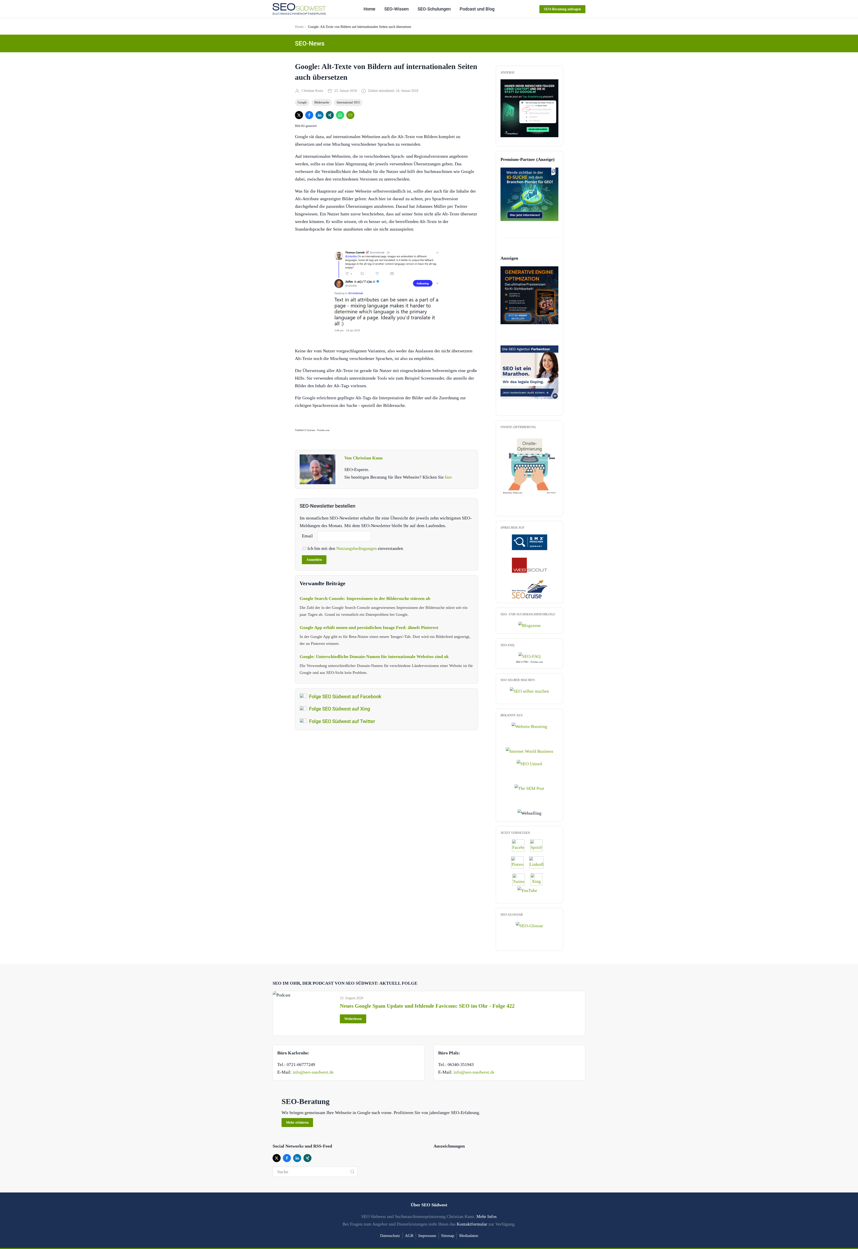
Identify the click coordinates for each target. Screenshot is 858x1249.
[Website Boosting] (529, 725)
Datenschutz (390, 1235)
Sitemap (447, 1235)
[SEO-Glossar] (529, 925)
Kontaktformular (472, 1224)
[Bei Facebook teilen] (309, 115)
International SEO (348, 102)
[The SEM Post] (529, 787)
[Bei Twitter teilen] (299, 115)
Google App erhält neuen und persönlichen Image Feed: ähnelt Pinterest (369, 627)
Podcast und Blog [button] (477, 9)
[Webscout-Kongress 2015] (529, 564)
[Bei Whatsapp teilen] (340, 115)
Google (302, 102)
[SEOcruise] (529, 588)
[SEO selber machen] (529, 690)
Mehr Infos (486, 1216)
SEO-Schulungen (434, 9)
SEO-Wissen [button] (396, 9)
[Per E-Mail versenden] (350, 115)
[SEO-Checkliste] (529, 107)
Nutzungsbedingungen (357, 548)
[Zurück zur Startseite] (299, 9)
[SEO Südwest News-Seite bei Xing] (538, 879)
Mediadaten (468, 1235)
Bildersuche (321, 102)
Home (369, 9)
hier (448, 477)
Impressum (427, 1235)
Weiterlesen (353, 1019)
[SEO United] (529, 763)
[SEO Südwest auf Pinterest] (519, 862)
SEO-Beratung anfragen (562, 9)
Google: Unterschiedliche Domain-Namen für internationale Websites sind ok (374, 656)
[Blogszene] (529, 624)
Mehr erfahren (297, 1122)
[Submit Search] (352, 1172)
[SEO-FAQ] (529, 655)
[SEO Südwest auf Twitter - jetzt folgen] (520, 879)
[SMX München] (529, 541)
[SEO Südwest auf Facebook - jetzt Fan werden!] (520, 845)
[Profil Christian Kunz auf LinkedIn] (538, 862)
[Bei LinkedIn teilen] (319, 115)
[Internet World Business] (529, 750)
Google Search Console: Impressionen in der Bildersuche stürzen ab (365, 598)
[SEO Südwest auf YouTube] (529, 889)
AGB (409, 1235)
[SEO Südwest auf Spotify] (538, 845)
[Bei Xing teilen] (330, 115)
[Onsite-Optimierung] (529, 463)
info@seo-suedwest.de (313, 1072)
